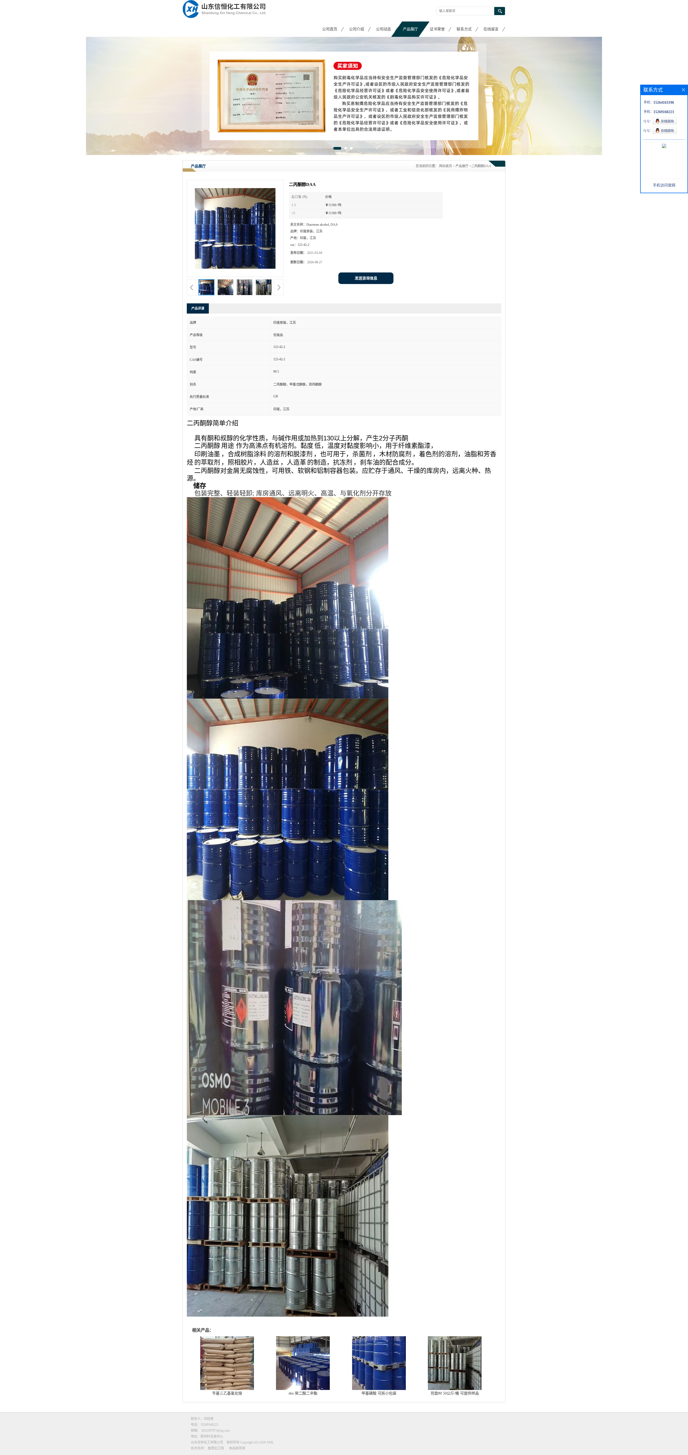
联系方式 (464, 29)
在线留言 (491, 29)
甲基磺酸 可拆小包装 (378, 1393)
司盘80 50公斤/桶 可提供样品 (455, 1393)
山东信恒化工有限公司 (207, 1442)
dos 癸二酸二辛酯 (303, 1393)
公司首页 (329, 29)
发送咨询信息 (366, 278)
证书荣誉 (437, 29)
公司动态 (383, 29)
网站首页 (445, 166)
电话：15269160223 (204, 1425)
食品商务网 (237, 1448)
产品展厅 (410, 29)
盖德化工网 (216, 1448)
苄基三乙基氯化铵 (227, 1393)
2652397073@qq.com (215, 1430)
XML (270, 1442)
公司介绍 (356, 29)
